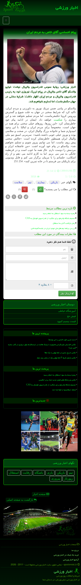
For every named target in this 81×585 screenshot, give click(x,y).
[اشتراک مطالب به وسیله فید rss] (8, 196)
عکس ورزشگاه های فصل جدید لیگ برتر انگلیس (57, 380)
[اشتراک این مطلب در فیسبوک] (20, 196)
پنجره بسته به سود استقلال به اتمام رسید (59, 213)
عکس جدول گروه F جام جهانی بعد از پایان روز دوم (56, 358)
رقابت (27, 472)
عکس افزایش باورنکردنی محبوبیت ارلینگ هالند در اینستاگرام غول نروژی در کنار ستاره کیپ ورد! (42, 346)
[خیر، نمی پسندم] (25, 189)
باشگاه (39, 472)
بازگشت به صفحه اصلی (20, 499)
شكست (58, 119)
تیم (29, 182)
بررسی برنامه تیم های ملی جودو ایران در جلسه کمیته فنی (53, 228)
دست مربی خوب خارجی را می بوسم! (62, 340)
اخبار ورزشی (67, 7)
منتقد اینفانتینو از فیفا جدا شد (64, 390)
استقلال (14, 472)
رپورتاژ (68, 478)
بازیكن (54, 182)
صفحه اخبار (39, 494)
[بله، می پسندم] (40, 189)
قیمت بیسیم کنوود (66, 321)
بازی (50, 472)
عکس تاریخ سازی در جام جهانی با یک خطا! (60, 353)
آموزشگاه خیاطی (67, 310)
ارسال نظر (65, 293)
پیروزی (55, 478)
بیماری (41, 182)
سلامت (18, 182)
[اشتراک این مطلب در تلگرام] (26, 196)
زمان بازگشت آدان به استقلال (64, 223)
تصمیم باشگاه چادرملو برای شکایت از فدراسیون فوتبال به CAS (50, 218)
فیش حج (71, 316)
